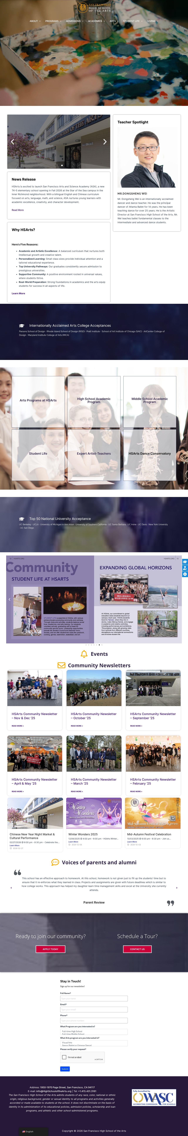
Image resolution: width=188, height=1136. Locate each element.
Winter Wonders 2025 (83, 834)
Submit (65, 1069)
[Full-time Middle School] (94, 1034)
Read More (18, 209)
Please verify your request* (73, 1049)
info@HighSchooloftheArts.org (53, 1091)
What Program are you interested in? (77, 1026)
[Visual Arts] (94, 1042)
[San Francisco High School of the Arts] (94, 7)
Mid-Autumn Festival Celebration (149, 834)
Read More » (18, 726)
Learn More (14, 845)
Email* (63, 1004)
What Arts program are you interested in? (79, 1038)
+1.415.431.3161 (87, 1091)
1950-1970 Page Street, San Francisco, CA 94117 (67, 1087)
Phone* (63, 1015)
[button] (39, 21)
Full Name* (65, 993)
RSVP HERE (58, 150)
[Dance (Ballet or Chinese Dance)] (94, 1045)
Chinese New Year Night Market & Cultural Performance (32, 836)
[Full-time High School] (94, 1031)
